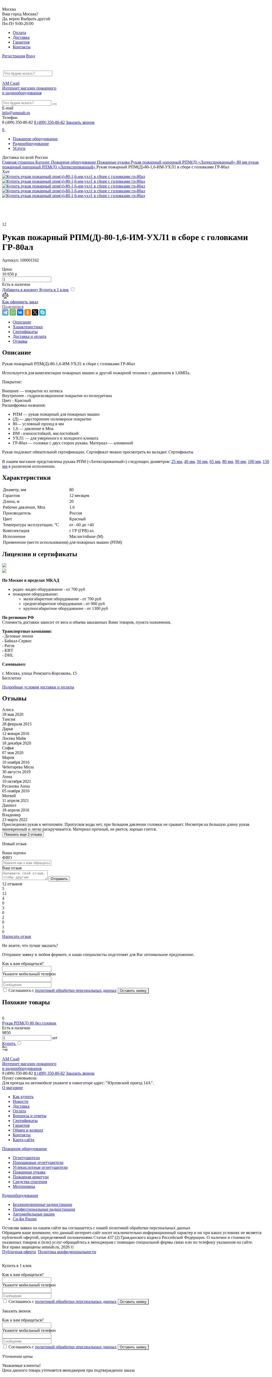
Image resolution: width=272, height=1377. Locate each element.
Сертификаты (25, 1120)
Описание (22, 322)
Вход (30, 56)
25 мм (176, 461)
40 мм (189, 461)
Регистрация (13, 56)
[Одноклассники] (27, 312)
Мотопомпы (24, 1186)
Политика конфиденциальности (67, 1252)
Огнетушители (26, 1157)
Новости (20, 1101)
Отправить (59, 879)
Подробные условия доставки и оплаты (38, 687)
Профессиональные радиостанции (44, 1209)
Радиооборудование (31, 143)
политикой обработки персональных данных (76, 990)
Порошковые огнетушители (38, 1162)
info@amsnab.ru (16, 112)
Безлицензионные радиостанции (42, 1204)
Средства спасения (30, 1181)
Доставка (21, 37)
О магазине (12, 1087)
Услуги (19, 148)
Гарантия (21, 42)
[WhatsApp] (13, 312)
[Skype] (42, 312)
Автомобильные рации (34, 1214)
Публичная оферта (19, 1252)
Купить (9, 1043)
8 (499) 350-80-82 (49, 122)
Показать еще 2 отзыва (23, 834)
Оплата (19, 32)
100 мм (254, 461)
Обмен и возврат (28, 1130)
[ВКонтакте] (20, 312)
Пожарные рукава (29, 1172)
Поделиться (12, 306)
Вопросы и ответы (29, 1116)
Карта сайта (23, 1139)
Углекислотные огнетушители (40, 1167)
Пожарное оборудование (35, 139)
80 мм (227, 461)
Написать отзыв (16, 936)
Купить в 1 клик (54, 289)
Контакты (22, 47)
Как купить (23, 1096)
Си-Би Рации (25, 1219)
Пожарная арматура (31, 1177)
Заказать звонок (80, 122)
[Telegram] (5, 312)
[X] (35, 312)
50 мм (202, 461)
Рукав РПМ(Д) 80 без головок (29, 1023)
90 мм (240, 461)
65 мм (215, 461)
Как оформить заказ (20, 302)
